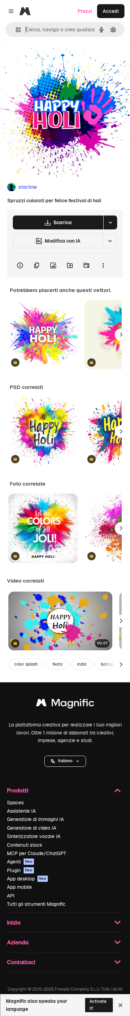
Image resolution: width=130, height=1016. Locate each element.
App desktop (26, 879)
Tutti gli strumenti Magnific (36, 904)
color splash (26, 664)
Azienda (17, 942)
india (81, 664)
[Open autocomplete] (15, 29)
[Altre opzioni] (103, 265)
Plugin (20, 870)
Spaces (15, 802)
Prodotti (17, 790)
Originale (46, 59)
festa (57, 664)
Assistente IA (21, 811)
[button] (65, 761)
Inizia (13, 922)
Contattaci (21, 962)
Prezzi (85, 11)
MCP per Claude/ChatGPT (36, 853)
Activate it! (97, 1005)
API (11, 896)
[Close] (120, 1005)
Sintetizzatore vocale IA (33, 836)
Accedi (111, 11)
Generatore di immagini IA (35, 819)
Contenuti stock (24, 845)
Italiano (65, 761)
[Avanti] (121, 334)
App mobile (19, 887)
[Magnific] (65, 704)
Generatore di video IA (31, 828)
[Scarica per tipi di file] (110, 222)
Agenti (20, 862)
